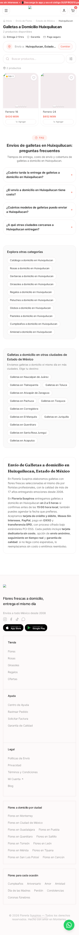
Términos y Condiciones (23, 772)
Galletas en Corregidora (24, 408)
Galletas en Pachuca (22, 400)
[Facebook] (11, 619)
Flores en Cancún (53, 857)
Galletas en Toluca (56, 384)
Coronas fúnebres (19, 897)
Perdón (38, 890)
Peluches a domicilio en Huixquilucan (31, 300)
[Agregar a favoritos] (34, 78)
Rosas (11, 658)
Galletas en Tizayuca (53, 400)
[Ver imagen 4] (23, 106)
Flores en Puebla (49, 829)
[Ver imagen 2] (19, 106)
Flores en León (42, 843)
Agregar (22, 122)
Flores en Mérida (18, 850)
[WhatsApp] (23, 619)
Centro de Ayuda (18, 704)
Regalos (13, 672)
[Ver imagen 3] (21, 106)
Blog (10, 785)
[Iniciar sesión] (64, 10)
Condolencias (55, 890)
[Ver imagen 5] (25, 106)
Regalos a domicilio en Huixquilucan (31, 292)
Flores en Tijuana (42, 850)
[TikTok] (17, 619)
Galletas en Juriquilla (56, 416)
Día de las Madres (19, 890)
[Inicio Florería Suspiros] (39, 10)
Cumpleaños (15, 883)
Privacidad (14, 765)
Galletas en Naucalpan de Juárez (29, 377)
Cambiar (65, 46)
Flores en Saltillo (46, 836)
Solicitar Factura (18, 718)
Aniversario (34, 883)
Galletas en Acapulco (22, 440)
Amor (48, 883)
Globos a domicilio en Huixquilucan (30, 307)
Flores (11, 651)
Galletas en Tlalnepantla (24, 384)
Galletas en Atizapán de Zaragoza (29, 393)
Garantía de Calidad (20, 725)
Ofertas (12, 679)
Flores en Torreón (19, 843)
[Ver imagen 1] (16, 106)
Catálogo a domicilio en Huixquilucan (31, 260)
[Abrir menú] (6, 10)
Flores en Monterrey (20, 815)
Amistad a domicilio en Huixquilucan (31, 331)
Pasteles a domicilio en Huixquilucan (31, 315)
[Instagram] (5, 619)
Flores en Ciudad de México (25, 822)
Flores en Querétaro (20, 836)
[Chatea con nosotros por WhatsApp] (69, 925)
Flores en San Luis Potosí (23, 857)
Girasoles (13, 665)
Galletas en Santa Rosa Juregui (28, 432)
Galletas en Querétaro (23, 424)
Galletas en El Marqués (23, 416)
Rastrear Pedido (18, 711)
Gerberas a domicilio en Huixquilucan (31, 276)
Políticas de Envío (19, 758)
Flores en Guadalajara (21, 829)
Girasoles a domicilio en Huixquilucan (31, 284)
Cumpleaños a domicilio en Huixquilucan (33, 323)
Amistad (60, 883)
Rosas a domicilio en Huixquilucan (29, 268)
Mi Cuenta (14, 779)
